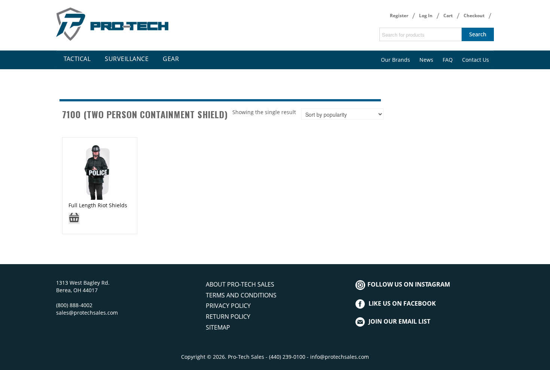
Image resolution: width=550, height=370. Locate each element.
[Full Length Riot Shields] (96, 171)
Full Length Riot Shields (97, 205)
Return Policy (228, 316)
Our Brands (395, 59)
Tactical (77, 59)
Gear (171, 59)
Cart (448, 15)
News (426, 59)
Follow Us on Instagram (408, 284)
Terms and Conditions (241, 295)
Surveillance (127, 59)
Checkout (474, 15)
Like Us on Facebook (402, 303)
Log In (426, 15)
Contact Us (475, 59)
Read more (74, 221)
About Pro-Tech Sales (240, 284)
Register (399, 15)
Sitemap (218, 327)
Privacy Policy (228, 306)
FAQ (448, 59)
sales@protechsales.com (87, 312)
